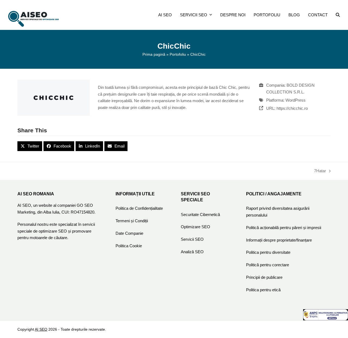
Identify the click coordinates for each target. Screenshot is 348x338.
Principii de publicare (264, 277)
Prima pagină (153, 54)
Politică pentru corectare (267, 264)
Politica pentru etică (263, 289)
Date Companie (129, 233)
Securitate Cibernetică (200, 214)
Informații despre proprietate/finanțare (279, 240)
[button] (338, 15)
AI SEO (41, 329)
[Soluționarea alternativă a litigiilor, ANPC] (325, 319)
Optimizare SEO (195, 226)
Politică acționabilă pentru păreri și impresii (283, 227)
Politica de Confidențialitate (139, 208)
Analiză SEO (192, 251)
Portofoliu (178, 54)
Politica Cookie (129, 245)
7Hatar (320, 171)
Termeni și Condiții (132, 220)
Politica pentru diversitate (268, 252)
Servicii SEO (192, 239)
